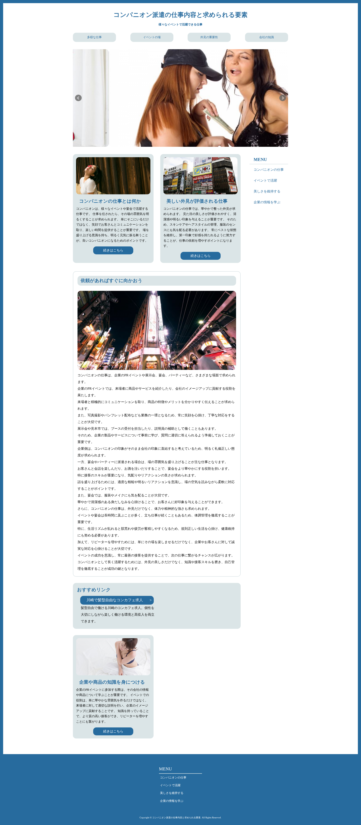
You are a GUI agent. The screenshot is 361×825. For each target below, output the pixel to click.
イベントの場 (152, 37)
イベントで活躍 (265, 180)
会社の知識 (266, 37)
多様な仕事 (94, 37)
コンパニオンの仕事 (269, 169)
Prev (78, 98)
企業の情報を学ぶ (267, 202)
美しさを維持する (267, 191)
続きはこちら (113, 250)
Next (282, 98)
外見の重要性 (209, 37)
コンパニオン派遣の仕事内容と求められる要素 (180, 14)
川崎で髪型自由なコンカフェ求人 (114, 600)
